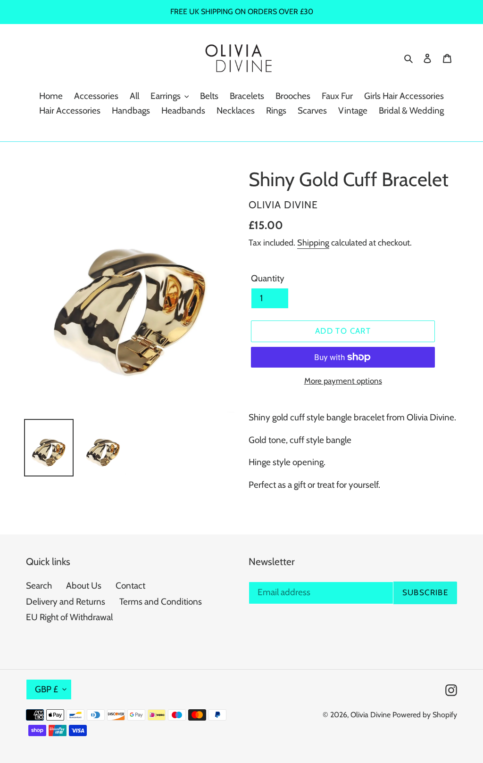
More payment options (343, 381)
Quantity (267, 278)
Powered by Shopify (424, 714)
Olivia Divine (370, 714)
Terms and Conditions (160, 601)
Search (39, 585)
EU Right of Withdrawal (69, 617)
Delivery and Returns (65, 601)
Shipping (313, 243)
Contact (130, 585)
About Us (83, 585)
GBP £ (46, 689)
